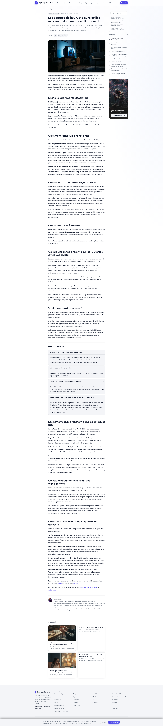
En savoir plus (87, 723)
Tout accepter (114, 722)
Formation (124, 3)
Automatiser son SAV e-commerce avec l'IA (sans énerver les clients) (117, 24)
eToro (60, 583)
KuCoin (75, 583)
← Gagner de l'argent (54, 9)
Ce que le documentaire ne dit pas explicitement (119, 69)
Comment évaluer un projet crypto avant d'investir (118, 74)
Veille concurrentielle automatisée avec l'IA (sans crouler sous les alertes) (117, 18)
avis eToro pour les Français (88, 587)
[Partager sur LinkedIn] (59, 35)
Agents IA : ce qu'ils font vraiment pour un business (117, 29)
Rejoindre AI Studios (118, 115)
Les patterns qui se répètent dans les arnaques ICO (118, 65)
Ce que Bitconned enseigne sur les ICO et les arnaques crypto (119, 55)
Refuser (104, 722)
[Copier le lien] (65, 35)
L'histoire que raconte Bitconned (117, 39)
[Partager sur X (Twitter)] (55, 35)
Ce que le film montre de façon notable (119, 47)
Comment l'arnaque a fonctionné (116, 43)
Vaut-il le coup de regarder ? (118, 59)
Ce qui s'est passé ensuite (118, 51)
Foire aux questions (116, 61)
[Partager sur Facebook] (62, 35)
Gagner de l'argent (54, 13)
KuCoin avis (52, 590)
